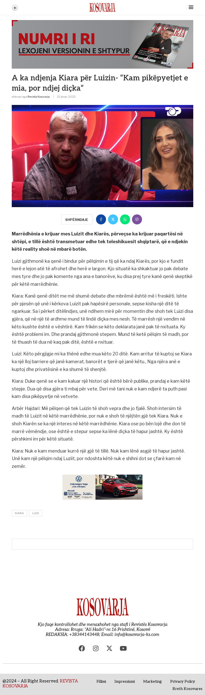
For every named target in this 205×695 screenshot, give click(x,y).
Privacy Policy (182, 681)
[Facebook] (82, 648)
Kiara (19, 513)
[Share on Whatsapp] (125, 219)
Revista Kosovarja (39, 96)
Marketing (152, 681)
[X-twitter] (109, 648)
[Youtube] (123, 648)
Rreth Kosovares (187, 688)
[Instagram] (96, 648)
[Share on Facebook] (101, 219)
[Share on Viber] (137, 219)
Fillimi (101, 681)
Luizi (35, 513)
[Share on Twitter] (113, 219)
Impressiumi (124, 681)
